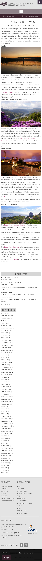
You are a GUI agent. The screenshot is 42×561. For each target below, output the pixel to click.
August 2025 (5, 318)
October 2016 (6, 428)
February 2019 (6, 362)
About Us (20, 488)
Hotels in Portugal (8, 501)
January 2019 (5, 365)
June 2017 (4, 409)
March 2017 (5, 416)
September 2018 (6, 372)
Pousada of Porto (7, 92)
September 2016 (6, 431)
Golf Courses (22, 501)
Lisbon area (5, 491)
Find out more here (26, 553)
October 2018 (6, 370)
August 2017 (5, 404)
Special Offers (22, 491)
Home (19, 486)
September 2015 (6, 460)
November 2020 (6, 325)
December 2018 (6, 367)
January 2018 (5, 392)
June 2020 (4, 333)
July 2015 (4, 465)
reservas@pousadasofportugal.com (13, 524)
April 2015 (4, 473)
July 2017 (4, 406)
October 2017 (5, 399)
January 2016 (5, 450)
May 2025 (4, 320)
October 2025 (6, 316)
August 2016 (5, 433)
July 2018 (4, 377)
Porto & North (6, 486)
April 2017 (4, 414)
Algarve (4, 496)
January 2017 (5, 421)
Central (4, 488)
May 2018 (4, 382)
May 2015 (4, 470)
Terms (19, 506)
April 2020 (4, 338)
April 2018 (4, 384)
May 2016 (4, 441)
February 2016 (6, 448)
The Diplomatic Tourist (9, 277)
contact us (14, 259)
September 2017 (6, 401)
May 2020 (4, 335)
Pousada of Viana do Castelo (14, 225)
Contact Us (21, 510)
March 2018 (5, 387)
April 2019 (4, 360)
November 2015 (6, 455)
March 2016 (5, 446)
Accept (6, 558)
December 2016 (6, 423)
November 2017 (6, 396)
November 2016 (6, 426)
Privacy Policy (22, 513)
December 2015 (6, 453)
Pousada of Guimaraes (12, 197)
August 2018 (5, 374)
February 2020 (6, 340)
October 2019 (6, 347)
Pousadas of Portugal (11, 247)
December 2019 (6, 343)
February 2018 (6, 389)
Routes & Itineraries (24, 493)
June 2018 (4, 379)
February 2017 (6, 419)
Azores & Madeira (7, 498)
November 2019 (6, 345)
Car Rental (21, 498)
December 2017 (6, 394)
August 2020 (6, 330)
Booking (24, 503)
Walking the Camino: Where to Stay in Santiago (18, 294)
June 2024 (4, 323)
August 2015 (5, 463)
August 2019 (5, 352)
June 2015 (4, 468)
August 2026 (5, 313)
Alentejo (4, 493)
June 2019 (4, 355)
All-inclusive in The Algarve (11, 282)
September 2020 (6, 328)
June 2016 (4, 438)
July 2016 (4, 436)
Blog (19, 508)
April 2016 (4, 443)
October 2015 (5, 458)
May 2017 (4, 411)
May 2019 (4, 357)
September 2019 (6, 350)
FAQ (18, 496)
